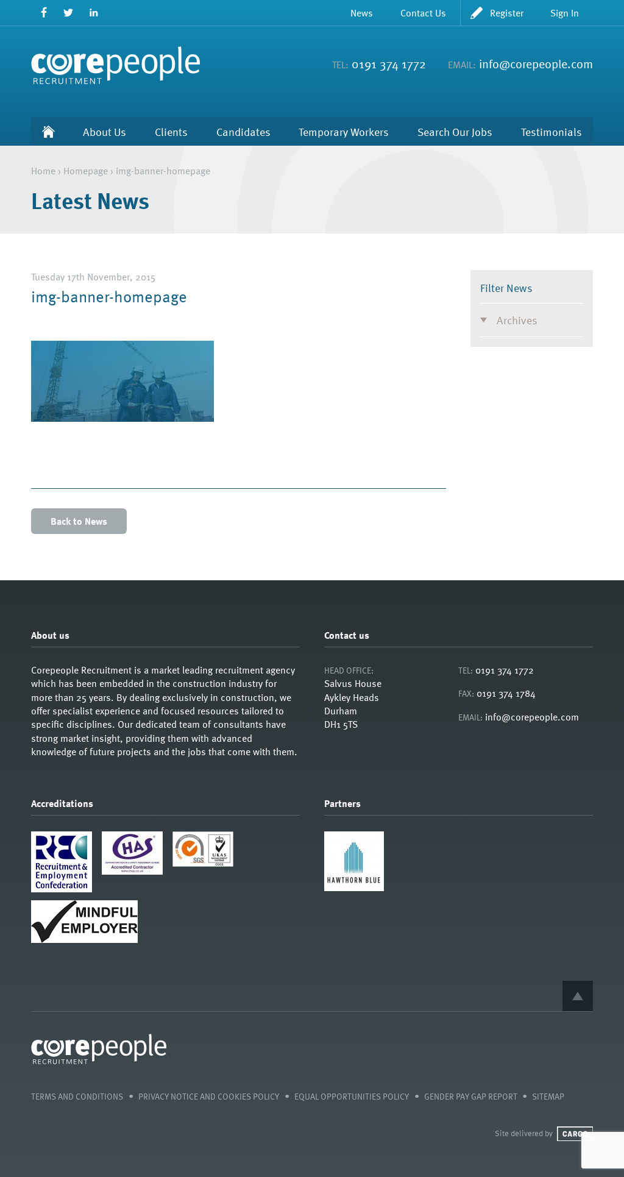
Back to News (79, 521)
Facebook (43, 12)
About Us (104, 131)
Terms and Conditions (77, 1096)
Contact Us (423, 12)
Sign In (564, 12)
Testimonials (551, 131)
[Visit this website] (354, 887)
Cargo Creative (575, 1133)
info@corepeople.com (536, 63)
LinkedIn (93, 12)
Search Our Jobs (454, 131)
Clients (171, 131)
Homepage (85, 170)
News (361, 12)
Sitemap (548, 1096)
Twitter (68, 12)
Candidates (243, 131)
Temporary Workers (344, 131)
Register (506, 12)
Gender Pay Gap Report (470, 1096)
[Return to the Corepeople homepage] (115, 65)
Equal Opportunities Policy (351, 1096)
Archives (517, 319)
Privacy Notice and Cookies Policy (208, 1096)
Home (48, 131)
